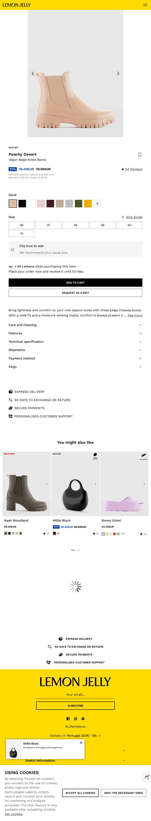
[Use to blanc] (32, 203)
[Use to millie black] (75, 484)
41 (21, 233)
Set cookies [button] (13, 814)
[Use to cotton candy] (41, 203)
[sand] (16, 533)
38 (75, 225)
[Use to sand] (13, 203)
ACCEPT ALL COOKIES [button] (80, 792)
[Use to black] (22, 203)
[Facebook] (68, 718)
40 (129, 225)
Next (118, 73)
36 (21, 225)
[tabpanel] (75, 73)
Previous (33, 73)
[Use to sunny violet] (124, 484)
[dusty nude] (13, 533)
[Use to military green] (79, 203)
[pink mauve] (58, 533)
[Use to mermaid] (69, 203)
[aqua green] (110, 533)
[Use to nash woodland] (27, 484)
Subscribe (75, 705)
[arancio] (114, 533)
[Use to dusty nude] (60, 203)
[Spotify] (83, 718)
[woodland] (5, 533)
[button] (97, 203)
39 (102, 225)
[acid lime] (107, 533)
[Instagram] (75, 718)
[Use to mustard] (88, 203)
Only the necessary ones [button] (123, 792)
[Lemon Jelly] (17, 5)
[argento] (118, 533)
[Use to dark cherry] (50, 203)
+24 (122, 533)
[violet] (103, 533)
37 (48, 225)
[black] (9, 533)
